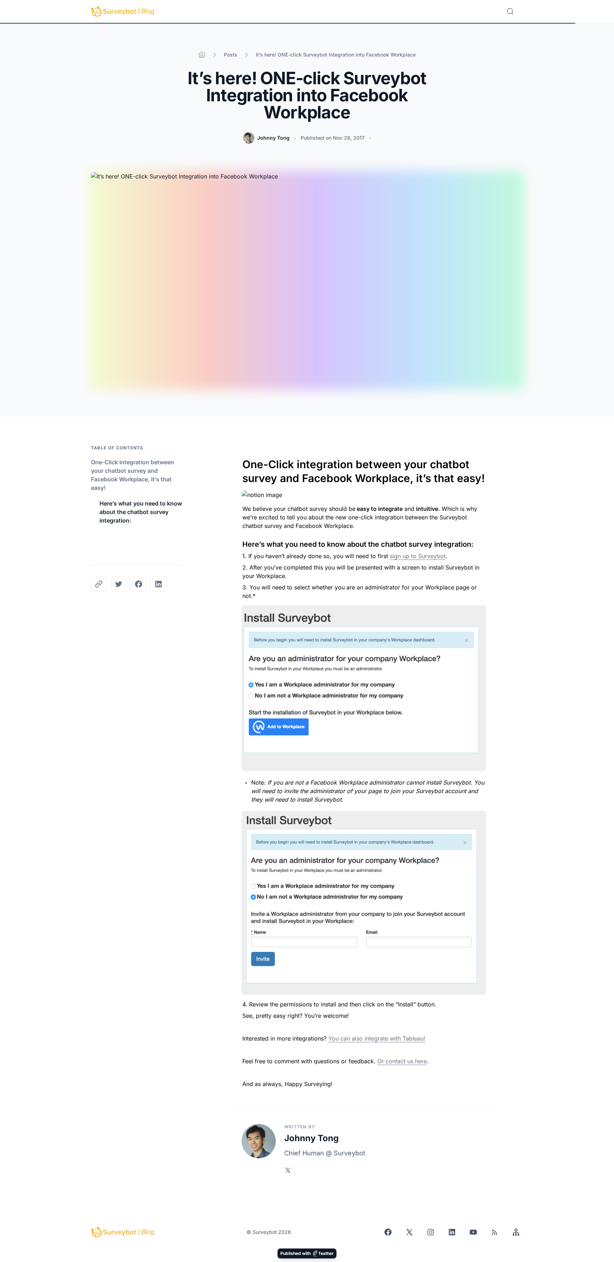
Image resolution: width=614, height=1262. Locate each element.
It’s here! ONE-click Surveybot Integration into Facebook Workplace (336, 55)
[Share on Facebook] (138, 584)
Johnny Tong (273, 138)
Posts (230, 55)
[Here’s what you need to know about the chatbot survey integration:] (238, 542)
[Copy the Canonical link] (99, 584)
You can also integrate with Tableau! (376, 1038)
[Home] (201, 54)
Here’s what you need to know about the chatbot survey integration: (140, 512)
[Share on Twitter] (118, 584)
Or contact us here (402, 1061)
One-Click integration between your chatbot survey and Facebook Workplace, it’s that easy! (132, 475)
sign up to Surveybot (418, 556)
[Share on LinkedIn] (158, 584)
